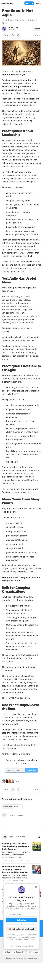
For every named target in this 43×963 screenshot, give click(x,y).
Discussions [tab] (20, 837)
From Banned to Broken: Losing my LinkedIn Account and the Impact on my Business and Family (15, 869)
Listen (37, 29)
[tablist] (12, 806)
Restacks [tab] (17, 807)
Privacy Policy (29, 939)
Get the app (33, 952)
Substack (9, 958)
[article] (21, 852)
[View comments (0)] (12, 35)
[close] (36, 887)
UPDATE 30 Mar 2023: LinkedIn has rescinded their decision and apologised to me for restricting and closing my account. (15, 876)
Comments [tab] (7, 807)
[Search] (38, 836)
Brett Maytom (13, 27)
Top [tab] (4, 837)
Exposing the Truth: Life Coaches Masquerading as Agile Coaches (15, 846)
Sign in (38, 3)
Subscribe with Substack (23, 929)
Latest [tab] (10, 837)
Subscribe (29, 3)
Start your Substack (15, 952)
